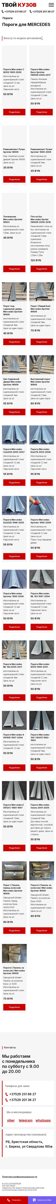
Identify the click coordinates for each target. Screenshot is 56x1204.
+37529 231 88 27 (15, 11)
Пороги (7, 18)
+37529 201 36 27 (43, 11)
